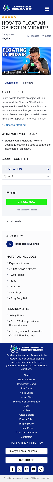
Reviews (28, 82)
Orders (26, 410)
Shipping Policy (26, 423)
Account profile (26, 415)
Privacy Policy (26, 419)
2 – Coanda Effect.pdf (14, 125)
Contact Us (26, 437)
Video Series (26, 393)
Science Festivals (26, 379)
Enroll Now (26, 201)
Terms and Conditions (26, 432)
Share (48, 36)
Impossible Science (27, 243)
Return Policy (26, 428)
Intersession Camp (26, 384)
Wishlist (35, 36)
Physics (6, 38)
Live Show (26, 388)
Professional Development (26, 401)
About (27, 375)
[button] (27, 460)
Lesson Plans (26, 397)
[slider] (12, 72)
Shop (26, 406)
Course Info (11, 82)
